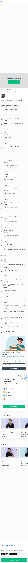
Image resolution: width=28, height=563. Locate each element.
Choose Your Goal (7, 1)
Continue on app (14, 560)
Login (14, 82)
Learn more (14, 406)
